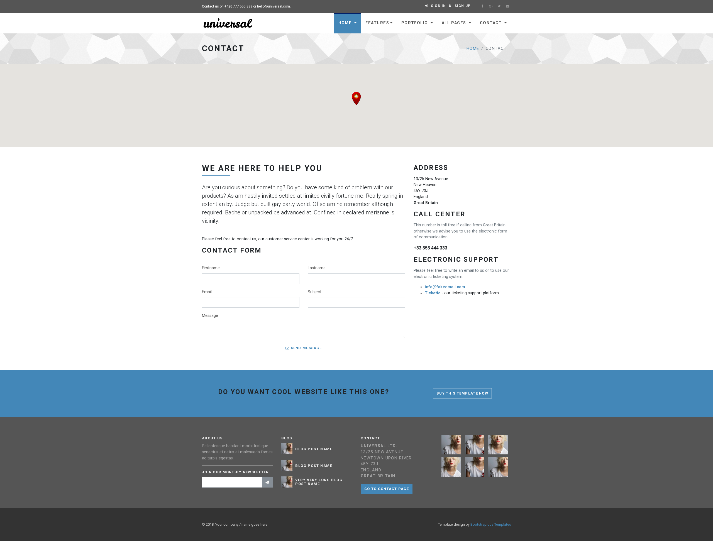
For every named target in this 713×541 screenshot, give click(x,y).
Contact (492, 23)
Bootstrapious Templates (490, 524)
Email (207, 292)
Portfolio (415, 23)
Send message (305, 348)
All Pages (455, 23)
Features (377, 23)
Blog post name (313, 449)
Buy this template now (462, 393)
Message (210, 315)
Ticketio (433, 293)
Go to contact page (386, 489)
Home (345, 23)
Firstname (211, 268)
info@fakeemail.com (445, 287)
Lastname (317, 268)
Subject (314, 292)
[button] (356, 99)
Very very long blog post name (318, 482)
